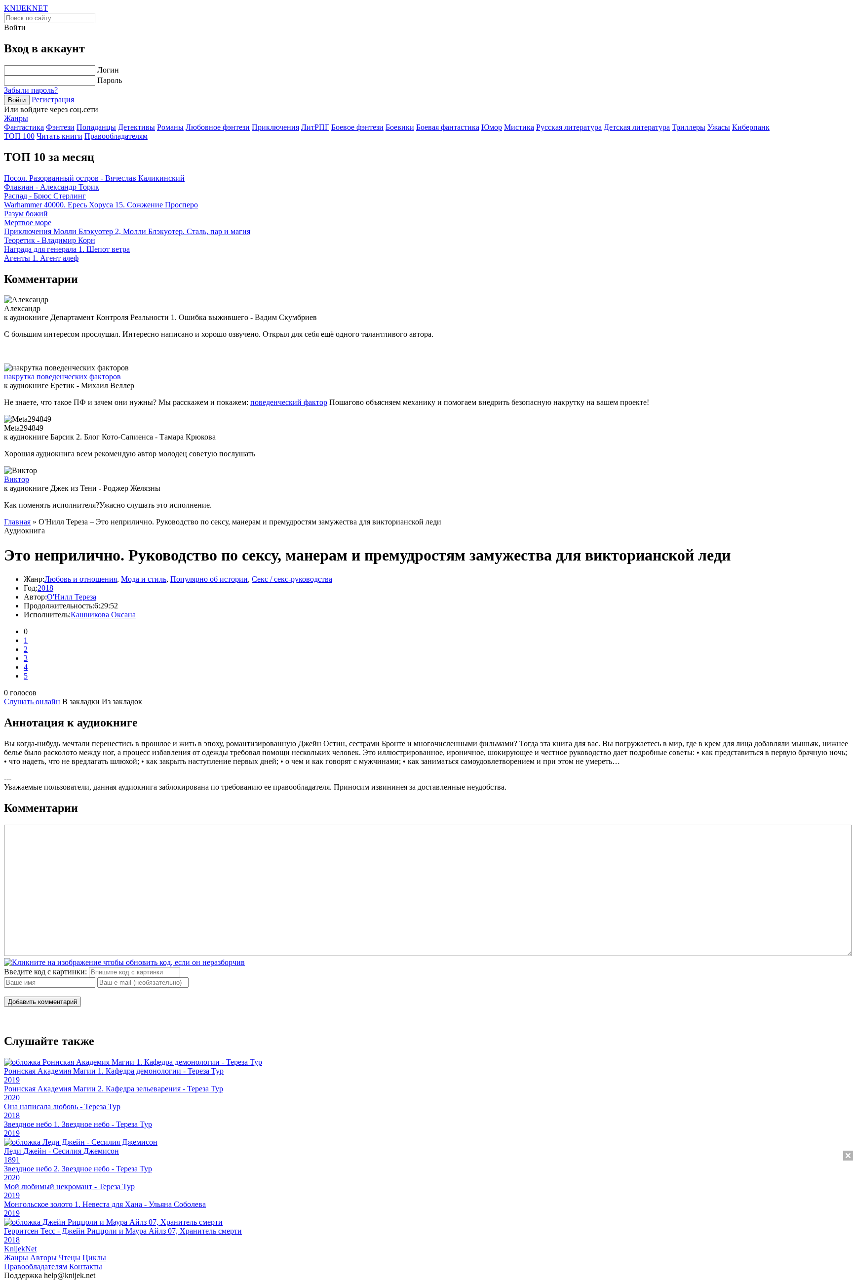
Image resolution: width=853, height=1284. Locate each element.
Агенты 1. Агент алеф (41, 258)
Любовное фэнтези (218, 127)
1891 (12, 1160)
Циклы (94, 1257)
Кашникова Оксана (103, 614)
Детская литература (637, 127)
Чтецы (69, 1257)
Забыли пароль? (31, 90)
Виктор (16, 479)
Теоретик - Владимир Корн (49, 240)
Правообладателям (116, 136)
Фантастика (24, 127)
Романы (170, 127)
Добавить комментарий (42, 1001)
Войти (17, 100)
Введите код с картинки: (45, 971)
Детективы (136, 127)
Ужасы (718, 127)
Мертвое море (27, 222)
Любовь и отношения (80, 579)
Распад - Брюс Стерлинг (45, 196)
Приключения (275, 127)
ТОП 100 (19, 136)
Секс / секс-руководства (292, 579)
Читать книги (59, 136)
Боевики (400, 127)
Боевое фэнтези (357, 127)
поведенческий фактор (288, 402)
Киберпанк (751, 127)
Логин (108, 70)
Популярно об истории (209, 579)
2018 (45, 588)
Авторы (43, 1257)
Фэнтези (60, 127)
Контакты (85, 1266)
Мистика (519, 127)
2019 (12, 1080)
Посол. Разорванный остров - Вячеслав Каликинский (94, 178)
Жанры (16, 118)
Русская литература (569, 127)
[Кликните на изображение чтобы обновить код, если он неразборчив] (124, 962)
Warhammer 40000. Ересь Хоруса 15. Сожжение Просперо (101, 205)
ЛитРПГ (315, 127)
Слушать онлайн (32, 701)
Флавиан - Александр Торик (51, 187)
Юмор (491, 127)
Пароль (109, 80)
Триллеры (688, 127)
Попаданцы (96, 127)
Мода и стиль (143, 579)
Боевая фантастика (447, 127)
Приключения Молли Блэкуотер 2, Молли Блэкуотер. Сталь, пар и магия (127, 231)
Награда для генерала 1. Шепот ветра (67, 249)
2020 (12, 1097)
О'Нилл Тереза (71, 597)
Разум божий (26, 213)
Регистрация (53, 99)
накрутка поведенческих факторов (62, 376)
